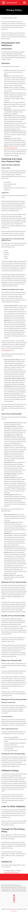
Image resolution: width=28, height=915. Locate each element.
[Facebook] (14, 895)
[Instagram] (14, 900)
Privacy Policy (14, 911)
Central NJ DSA (11, 3)
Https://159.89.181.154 (12, 148)
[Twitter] (14, 898)
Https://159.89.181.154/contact (11, 873)
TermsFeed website (5, 350)
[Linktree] (14, 902)
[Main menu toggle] (24, 2)
